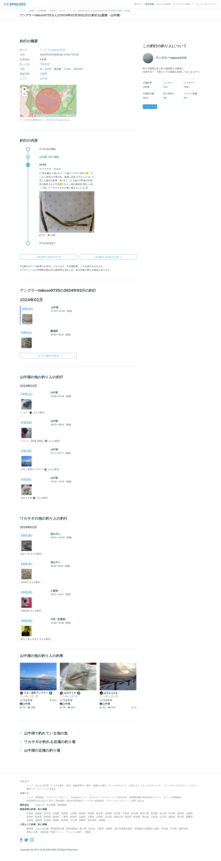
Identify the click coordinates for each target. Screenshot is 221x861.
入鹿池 (54, 590)
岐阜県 (38, 816)
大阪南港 (44, 832)
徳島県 (171, 816)
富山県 (163, 813)
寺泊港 (164, 828)
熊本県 (64, 820)
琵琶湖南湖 (71, 828)
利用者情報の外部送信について (145, 797)
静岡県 (47, 816)
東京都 (134, 813)
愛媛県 (189, 816)
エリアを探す (57, 785)
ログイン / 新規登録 (144, 4)
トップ (29, 785)
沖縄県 (102, 820)
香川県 (180, 816)
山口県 (163, 816)
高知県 (29, 820)
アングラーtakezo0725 (52, 49)
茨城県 (91, 813)
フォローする (150, 106)
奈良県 (108, 816)
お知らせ (39, 804)
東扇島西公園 (57, 828)
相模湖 (29, 828)
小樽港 (87, 832)
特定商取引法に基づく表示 (40, 800)
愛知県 (56, 816)
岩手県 (47, 813)
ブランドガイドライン (117, 800)
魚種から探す (100, 785)
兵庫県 (99, 816)
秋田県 (64, 813)
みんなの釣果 (164, 4)
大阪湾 (100, 828)
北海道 (29, 813)
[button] (24, 89)
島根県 (136, 816)
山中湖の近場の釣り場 (42, 750)
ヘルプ (29, 797)
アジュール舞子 (74, 832)
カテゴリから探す (182, 4)
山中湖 (43, 78)
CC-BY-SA (71, 116)
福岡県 (38, 820)
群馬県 (108, 813)
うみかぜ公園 (42, 828)
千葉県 (125, 813)
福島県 (82, 813)
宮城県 (56, 813)
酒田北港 (183, 828)
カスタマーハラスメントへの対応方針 (108, 797)
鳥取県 (128, 816)
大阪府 (91, 816)
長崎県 (56, 820)
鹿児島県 (92, 820)
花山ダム (55, 533)
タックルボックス (205, 4)
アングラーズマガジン (176, 785)
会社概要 (50, 804)
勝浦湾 (54, 331)
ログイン (193, 785)
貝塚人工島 (32, 832)
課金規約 (60, 800)
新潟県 (154, 813)
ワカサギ (45, 64)
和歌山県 (118, 816)
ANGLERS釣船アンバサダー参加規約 (85, 800)
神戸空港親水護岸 (123, 828)
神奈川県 (144, 813)
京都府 (82, 816)
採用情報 (61, 804)
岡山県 (145, 816)
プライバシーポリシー (57, 797)
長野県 (29, 816)
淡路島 (109, 828)
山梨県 (43, 73)
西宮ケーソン (57, 832)
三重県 (64, 816)
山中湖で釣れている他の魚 (46, 733)
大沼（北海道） (58, 619)
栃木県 (99, 813)
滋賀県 (73, 816)
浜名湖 (91, 828)
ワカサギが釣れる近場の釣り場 (49, 741)
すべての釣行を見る (48, 355)
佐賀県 (47, 820)
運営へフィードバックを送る (41, 788)
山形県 (73, 813)
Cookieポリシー (79, 797)
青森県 (38, 813)
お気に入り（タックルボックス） (146, 785)
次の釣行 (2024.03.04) (108, 256)
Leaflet (38, 116)
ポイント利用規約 (172, 797)
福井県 (180, 813)
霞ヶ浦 (82, 828)
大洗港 (173, 828)
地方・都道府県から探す (78, 785)
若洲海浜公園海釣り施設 (146, 828)
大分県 (73, 820)
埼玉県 (117, 813)
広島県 (154, 816)
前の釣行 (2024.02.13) (48, 256)
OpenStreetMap (51, 116)
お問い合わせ (137, 800)
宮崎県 (82, 820)
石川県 (171, 813)
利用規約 (39, 797)
